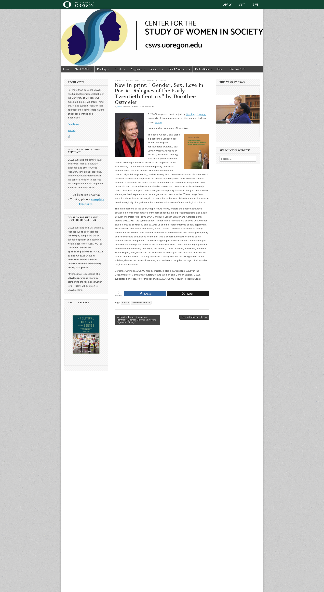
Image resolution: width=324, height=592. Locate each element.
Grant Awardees (177, 69)
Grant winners (148, 81)
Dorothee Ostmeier (196, 114)
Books (118, 81)
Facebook (73, 124)
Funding (101, 69)
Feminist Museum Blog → (194, 317)
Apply (227, 4)
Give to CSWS (237, 69)
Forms (220, 69)
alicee (119, 106)
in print (158, 122)
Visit (242, 4)
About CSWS (82, 69)
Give (255, 4)
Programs (136, 69)
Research (155, 69)
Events (118, 69)
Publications (202, 69)
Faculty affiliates (130, 81)
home (66, 69)
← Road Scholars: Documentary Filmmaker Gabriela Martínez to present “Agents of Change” (136, 320)
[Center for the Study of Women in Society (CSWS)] (162, 37)
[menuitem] (229, 4)
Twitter (71, 130)
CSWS (125, 302)
